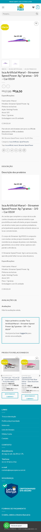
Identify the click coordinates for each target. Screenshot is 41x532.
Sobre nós (5, 425)
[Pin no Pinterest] (20, 150)
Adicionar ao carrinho (10, 395)
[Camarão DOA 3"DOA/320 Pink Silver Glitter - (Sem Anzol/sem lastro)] (30, 365)
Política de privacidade (11, 421)
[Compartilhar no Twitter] (12, 150)
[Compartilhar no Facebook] (8, 150)
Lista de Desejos (8, 430)
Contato (5, 438)
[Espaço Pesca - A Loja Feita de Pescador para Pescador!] (20, 7)
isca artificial (9, 145)
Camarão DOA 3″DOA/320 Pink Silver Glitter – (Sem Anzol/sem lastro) (30, 380)
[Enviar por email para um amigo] (16, 150)
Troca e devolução (9, 416)
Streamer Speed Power (26, 145)
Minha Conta (7, 434)
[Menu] (3, 7)
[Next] (36, 39)
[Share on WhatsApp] (4, 150)
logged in (23, 333)
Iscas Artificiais (15, 69)
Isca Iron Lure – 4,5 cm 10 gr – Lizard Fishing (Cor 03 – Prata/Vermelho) (10, 379)
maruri (16, 145)
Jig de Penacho (30, 69)
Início (4, 69)
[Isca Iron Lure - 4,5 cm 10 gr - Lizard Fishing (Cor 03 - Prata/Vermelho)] (10, 365)
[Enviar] (37, 14)
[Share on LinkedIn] (24, 150)
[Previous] (5, 39)
